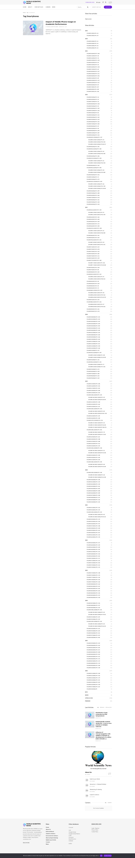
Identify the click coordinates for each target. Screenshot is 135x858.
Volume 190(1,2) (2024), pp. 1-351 (94, 609)
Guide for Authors (94, 794)
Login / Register (95, 828)
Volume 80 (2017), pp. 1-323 (93, 272)
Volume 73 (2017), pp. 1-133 (93, 251)
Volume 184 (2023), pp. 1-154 (93, 593)
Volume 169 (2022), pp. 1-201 (93, 556)
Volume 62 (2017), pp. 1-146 (93, 217)
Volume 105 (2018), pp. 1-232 (93, 328)
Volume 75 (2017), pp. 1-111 (93, 255)
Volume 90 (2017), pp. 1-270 (93, 311)
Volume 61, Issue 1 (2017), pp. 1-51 (96, 212)
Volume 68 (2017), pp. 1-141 (93, 235)
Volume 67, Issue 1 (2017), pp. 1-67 (96, 230)
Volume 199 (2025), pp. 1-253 (93, 643)
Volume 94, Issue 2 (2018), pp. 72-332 (96, 366)
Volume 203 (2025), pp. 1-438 (93, 652)
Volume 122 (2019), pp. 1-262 (93, 404)
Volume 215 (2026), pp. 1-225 (93, 682)
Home (24, 7)
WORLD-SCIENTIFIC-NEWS (52, 26)
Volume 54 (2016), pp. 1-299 (93, 190)
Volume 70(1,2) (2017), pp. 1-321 (94, 239)
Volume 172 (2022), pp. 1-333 (93, 562)
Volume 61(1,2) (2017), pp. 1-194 (94, 209)
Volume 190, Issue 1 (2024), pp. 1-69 (96, 612)
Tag (27, 12)
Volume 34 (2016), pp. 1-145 (93, 117)
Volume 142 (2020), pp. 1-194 (93, 484)
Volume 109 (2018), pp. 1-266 (93, 337)
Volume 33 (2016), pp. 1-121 (93, 115)
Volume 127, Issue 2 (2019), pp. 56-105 (97, 425)
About (30, 7)
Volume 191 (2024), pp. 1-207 (93, 617)
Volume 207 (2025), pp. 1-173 (93, 661)
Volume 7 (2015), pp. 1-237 (93, 87)
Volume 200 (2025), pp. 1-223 (93, 645)
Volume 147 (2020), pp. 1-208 (93, 495)
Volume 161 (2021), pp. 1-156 (93, 534)
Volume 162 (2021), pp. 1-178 (93, 537)
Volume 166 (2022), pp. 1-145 (93, 549)
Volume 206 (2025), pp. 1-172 (93, 658)
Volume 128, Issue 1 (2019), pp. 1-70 (96, 432)
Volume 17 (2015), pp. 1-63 (93, 69)
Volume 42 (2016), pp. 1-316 (93, 135)
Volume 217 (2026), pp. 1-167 (93, 686)
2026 (86, 670)
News (53, 7)
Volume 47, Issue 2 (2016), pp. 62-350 (96, 162)
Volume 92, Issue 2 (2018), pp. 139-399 (97, 357)
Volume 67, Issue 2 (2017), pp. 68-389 (96, 232)
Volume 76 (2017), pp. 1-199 (93, 258)
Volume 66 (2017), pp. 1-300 (93, 226)
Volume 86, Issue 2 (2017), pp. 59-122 (96, 295)
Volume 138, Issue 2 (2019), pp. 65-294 (97, 466)
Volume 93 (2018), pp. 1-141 (93, 359)
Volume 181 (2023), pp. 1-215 (93, 586)
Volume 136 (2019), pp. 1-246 (93, 457)
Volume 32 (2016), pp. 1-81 (93, 112)
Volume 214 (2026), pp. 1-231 (93, 680)
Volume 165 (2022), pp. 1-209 (93, 547)
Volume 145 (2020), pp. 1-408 (93, 490)
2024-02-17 (98, 740)
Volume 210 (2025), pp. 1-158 (93, 667)
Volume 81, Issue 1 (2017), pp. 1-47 (96, 276)
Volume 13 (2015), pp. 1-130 (93, 60)
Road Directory (72, 839)
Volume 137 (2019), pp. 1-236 (93, 459)
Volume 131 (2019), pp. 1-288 (93, 441)
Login (98, 2)
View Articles (39, 7)
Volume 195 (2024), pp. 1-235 (93, 630)
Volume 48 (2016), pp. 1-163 (93, 165)
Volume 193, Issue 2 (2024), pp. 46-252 (97, 626)
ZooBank (71, 840)
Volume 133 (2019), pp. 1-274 (93, 445)
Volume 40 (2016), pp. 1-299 (93, 130)
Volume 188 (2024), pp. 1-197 (93, 605)
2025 (86, 640)
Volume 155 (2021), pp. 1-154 (93, 521)
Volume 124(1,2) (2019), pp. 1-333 (94, 408)
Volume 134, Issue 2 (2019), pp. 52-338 (97, 452)
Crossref (71, 827)
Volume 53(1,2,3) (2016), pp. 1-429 (94, 181)
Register (108, 7)
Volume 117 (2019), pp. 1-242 (93, 388)
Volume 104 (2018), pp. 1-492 (93, 325)
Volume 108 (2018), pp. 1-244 (93, 334)
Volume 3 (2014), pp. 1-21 (92, 41)
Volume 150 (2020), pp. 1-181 (93, 502)
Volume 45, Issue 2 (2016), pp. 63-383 (96, 153)
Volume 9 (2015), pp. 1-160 (93, 91)
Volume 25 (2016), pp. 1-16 (93, 97)
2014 (86, 38)
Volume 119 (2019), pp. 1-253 (93, 392)
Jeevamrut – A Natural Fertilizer (98, 784)
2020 (86, 470)
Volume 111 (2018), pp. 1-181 (93, 341)
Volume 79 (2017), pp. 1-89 (93, 269)
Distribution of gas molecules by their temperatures (102, 714)
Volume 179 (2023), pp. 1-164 (93, 581)
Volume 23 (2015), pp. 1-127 (93, 82)
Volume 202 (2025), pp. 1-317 (93, 649)
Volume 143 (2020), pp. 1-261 (93, 486)
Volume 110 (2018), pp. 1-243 (93, 339)
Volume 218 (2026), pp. (92, 689)
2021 (86, 505)
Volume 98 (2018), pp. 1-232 (93, 375)
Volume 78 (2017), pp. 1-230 (93, 267)
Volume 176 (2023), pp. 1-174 (93, 575)
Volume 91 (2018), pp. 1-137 (93, 350)
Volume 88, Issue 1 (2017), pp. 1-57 (96, 304)
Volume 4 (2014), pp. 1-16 (92, 43)
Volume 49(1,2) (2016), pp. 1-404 (94, 167)
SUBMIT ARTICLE (96, 7)
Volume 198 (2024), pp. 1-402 (93, 637)
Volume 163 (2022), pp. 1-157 (93, 542)
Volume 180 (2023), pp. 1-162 (93, 584)
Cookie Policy (95, 831)
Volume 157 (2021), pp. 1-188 (93, 525)
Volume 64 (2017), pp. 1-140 (93, 221)
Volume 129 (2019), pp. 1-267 (93, 436)
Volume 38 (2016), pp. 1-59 (93, 126)
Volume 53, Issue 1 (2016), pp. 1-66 (96, 184)
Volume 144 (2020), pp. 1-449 (93, 488)
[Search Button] (87, 7)
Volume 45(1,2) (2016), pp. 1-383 (94, 148)
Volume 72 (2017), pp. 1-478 (93, 249)
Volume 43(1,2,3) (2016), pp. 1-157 (94, 137)
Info (86, 692)
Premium (87, 701)
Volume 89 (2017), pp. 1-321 (93, 309)
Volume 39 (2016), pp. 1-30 (93, 128)
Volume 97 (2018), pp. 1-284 (93, 373)
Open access (88, 19)
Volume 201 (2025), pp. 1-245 (93, 647)
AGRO (70, 843)
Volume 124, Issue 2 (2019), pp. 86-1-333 (97, 413)
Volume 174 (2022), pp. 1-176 (93, 567)
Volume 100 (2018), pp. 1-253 (93, 317)
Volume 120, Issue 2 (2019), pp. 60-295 (97, 399)
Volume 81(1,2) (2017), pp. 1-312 (94, 274)
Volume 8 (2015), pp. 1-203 (93, 89)
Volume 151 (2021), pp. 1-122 (93, 507)
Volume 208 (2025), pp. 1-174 (93, 663)
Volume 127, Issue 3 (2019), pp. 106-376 (97, 427)
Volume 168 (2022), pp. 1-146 (93, 553)
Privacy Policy (95, 830)
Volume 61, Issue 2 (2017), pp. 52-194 (96, 214)
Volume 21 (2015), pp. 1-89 (93, 78)
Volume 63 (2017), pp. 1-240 (93, 219)
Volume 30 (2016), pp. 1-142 (93, 108)
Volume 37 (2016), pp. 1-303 (93, 123)
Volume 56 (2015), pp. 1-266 (93, 195)
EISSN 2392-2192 (90, 2)
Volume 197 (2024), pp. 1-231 (93, 635)
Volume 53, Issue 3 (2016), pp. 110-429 (97, 188)
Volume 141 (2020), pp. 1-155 (93, 481)
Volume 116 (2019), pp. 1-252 (93, 386)
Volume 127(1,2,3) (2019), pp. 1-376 (95, 420)
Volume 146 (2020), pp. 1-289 (93, 493)
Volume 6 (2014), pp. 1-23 (92, 47)
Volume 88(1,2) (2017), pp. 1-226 (94, 301)
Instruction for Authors (52, 835)
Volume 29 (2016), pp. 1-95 (93, 106)
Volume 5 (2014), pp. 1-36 (92, 45)
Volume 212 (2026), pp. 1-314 (93, 675)
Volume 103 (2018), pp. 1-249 (93, 323)
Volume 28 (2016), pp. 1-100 (93, 103)
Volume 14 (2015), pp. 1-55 (93, 62)
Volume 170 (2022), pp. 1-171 (93, 558)
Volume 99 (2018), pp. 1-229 (93, 378)
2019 (86, 381)
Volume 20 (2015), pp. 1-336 (93, 75)
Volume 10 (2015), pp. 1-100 (93, 53)
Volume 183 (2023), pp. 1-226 (93, 590)
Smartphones (32, 12)
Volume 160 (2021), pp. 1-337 (93, 532)
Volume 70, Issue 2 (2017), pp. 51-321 (96, 244)
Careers (48, 7)
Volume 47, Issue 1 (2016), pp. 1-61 (96, 160)
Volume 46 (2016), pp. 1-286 (93, 156)
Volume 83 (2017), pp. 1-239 (93, 283)
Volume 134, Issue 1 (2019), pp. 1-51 (96, 450)
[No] (133, 855)
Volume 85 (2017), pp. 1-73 (93, 288)
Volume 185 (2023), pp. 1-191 (93, 595)
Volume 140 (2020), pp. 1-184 (93, 479)
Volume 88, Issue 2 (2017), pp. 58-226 (96, 306)
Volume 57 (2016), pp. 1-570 (93, 197)
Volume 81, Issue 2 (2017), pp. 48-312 (96, 278)
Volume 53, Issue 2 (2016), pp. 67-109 (96, 186)
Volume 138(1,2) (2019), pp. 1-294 (94, 461)
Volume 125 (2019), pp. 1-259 (93, 415)
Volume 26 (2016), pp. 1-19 (93, 99)
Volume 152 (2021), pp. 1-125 (93, 509)
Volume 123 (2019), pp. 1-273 (93, 406)
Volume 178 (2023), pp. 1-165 (93, 579)
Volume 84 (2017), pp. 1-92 (93, 285)
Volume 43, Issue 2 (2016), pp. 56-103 (96, 142)
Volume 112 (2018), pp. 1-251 (93, 343)
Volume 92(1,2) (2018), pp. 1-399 (94, 352)
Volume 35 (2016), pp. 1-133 (93, 119)
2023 (86, 570)
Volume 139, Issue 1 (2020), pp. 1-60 (96, 474)
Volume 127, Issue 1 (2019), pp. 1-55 (96, 422)
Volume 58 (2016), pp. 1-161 (93, 199)
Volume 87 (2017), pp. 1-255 (93, 299)
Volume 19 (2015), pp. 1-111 (93, 73)
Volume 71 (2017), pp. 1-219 (93, 247)
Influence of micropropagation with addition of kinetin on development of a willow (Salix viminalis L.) (103, 735)
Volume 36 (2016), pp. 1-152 (93, 121)
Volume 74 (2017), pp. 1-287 (93, 253)
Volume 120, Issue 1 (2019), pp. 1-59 (96, 397)
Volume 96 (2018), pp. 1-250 (93, 371)
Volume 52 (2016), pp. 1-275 (93, 179)
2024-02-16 (98, 728)
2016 (86, 94)
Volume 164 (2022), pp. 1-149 (93, 545)
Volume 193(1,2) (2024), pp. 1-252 (94, 621)
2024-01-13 (98, 717)
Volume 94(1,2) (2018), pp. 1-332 (94, 362)
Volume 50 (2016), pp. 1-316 (93, 174)
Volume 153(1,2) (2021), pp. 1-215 (94, 512)
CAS (70, 830)
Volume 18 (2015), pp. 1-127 (93, 71)
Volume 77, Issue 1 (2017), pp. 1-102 (96, 262)
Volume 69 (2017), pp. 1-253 (93, 237)
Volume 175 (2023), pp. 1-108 (93, 572)
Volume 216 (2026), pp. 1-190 (93, 684)
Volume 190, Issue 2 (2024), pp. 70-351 (97, 614)
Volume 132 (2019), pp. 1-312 (93, 443)
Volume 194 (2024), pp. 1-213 (93, 628)
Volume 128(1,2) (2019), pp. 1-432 (94, 429)
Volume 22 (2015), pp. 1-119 (93, 80)
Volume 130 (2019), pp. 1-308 (93, 439)
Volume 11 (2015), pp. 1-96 (93, 55)
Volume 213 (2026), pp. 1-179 (93, 677)
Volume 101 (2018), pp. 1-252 (93, 319)
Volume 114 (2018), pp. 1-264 (93, 348)
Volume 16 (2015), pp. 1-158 (93, 67)
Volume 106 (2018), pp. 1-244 (93, 330)
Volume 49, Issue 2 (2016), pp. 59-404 (96, 172)
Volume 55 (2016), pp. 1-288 (93, 193)
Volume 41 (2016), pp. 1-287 (93, 132)
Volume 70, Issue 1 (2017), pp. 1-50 (96, 242)
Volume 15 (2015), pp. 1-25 (93, 64)
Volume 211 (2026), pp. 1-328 (93, 673)
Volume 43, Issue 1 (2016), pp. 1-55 (96, 139)
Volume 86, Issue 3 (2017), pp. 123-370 (97, 297)
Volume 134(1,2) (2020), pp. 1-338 (94, 448)
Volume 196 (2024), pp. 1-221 (93, 633)
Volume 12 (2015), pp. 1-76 (93, 58)
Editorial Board (50, 831)
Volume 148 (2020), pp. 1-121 (93, 497)
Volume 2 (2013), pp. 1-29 (92, 35)
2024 (86, 600)
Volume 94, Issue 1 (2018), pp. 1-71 (96, 364)
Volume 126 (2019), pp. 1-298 (93, 418)
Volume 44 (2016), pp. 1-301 (93, 146)
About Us (88, 772)
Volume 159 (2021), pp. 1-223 (93, 530)
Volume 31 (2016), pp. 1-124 (93, 110)
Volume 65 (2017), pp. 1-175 (93, 223)
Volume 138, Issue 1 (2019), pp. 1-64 (96, 464)
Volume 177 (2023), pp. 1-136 (93, 577)
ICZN (70, 835)
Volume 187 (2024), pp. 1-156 (93, 603)
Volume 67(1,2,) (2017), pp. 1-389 (94, 228)
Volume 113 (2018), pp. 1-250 (93, 346)
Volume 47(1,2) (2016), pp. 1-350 (94, 158)
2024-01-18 (62, 26)
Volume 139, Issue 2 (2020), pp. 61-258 (97, 477)
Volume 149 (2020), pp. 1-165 (93, 499)
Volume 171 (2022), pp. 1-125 (93, 560)
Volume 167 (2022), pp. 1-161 (93, 551)
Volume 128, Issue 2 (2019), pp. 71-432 (97, 434)
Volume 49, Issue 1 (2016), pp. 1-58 (96, 170)
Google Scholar (72, 832)
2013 (86, 30)
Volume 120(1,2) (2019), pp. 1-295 (94, 394)
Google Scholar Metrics (74, 833)
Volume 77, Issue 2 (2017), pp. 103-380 (97, 265)
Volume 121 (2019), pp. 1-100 (93, 402)
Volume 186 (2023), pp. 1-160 (93, 597)
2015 (86, 51)
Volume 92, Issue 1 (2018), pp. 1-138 (96, 355)
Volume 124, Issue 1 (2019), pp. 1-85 (96, 411)
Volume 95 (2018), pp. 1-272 (93, 369)
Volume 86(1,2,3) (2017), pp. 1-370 (94, 290)
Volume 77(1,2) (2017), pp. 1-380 (94, 260)
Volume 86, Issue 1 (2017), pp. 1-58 (96, 292)
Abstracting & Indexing (96, 789)
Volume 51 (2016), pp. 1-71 (93, 177)
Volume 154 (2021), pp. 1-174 (93, 519)
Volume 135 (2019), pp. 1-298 (93, 455)
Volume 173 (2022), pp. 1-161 (93, 565)
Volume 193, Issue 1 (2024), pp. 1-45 (96, 623)
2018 (86, 314)
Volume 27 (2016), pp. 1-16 (93, 101)
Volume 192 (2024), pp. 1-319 (93, 619)
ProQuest (71, 837)
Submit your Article (95, 779)
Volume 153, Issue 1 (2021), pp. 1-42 (96, 514)
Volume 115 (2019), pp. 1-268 (93, 383)
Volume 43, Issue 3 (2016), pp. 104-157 (97, 144)
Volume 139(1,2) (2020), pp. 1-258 (94, 472)
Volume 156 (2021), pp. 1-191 (93, 523)
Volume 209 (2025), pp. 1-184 (93, 665)
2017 (86, 207)
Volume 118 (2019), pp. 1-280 (93, 390)
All (98, 707)
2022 (86, 540)
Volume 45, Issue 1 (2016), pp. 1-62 (96, 151)
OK (101, 855)
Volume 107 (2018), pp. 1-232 (93, 332)
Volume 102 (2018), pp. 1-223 (93, 321)
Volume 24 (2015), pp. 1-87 (93, 84)
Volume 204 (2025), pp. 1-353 (93, 654)
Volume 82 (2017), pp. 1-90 (93, 281)
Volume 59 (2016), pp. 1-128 (93, 202)
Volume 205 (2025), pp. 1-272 (93, 656)
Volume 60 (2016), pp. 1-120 (93, 204)
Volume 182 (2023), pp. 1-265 (93, 588)
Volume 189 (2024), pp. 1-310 (93, 607)
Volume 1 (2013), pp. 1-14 (92, 33)
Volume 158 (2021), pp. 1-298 (93, 528)
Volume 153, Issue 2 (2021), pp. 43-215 (97, 516)
